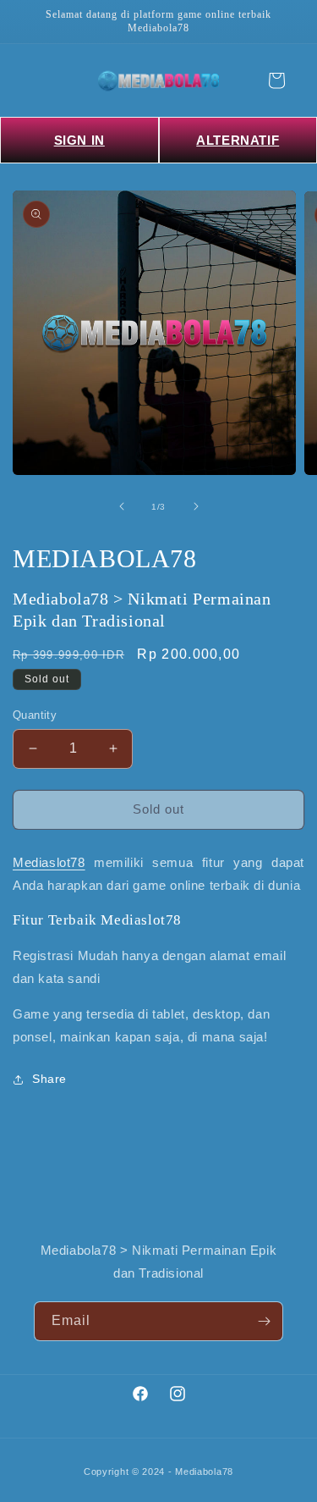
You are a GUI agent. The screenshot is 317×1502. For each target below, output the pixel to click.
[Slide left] (121, 506)
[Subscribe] (263, 1321)
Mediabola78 (204, 1471)
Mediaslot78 (49, 862)
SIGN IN (79, 140)
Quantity (35, 715)
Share (49, 1078)
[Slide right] (196, 506)
